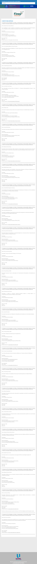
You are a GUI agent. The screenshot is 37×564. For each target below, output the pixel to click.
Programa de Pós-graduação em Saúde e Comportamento (11, 1)
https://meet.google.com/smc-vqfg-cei (14, 224)
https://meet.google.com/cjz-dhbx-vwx (14, 532)
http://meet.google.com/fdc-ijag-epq (13, 101)
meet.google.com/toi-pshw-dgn (13, 344)
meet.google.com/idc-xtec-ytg (12, 365)
